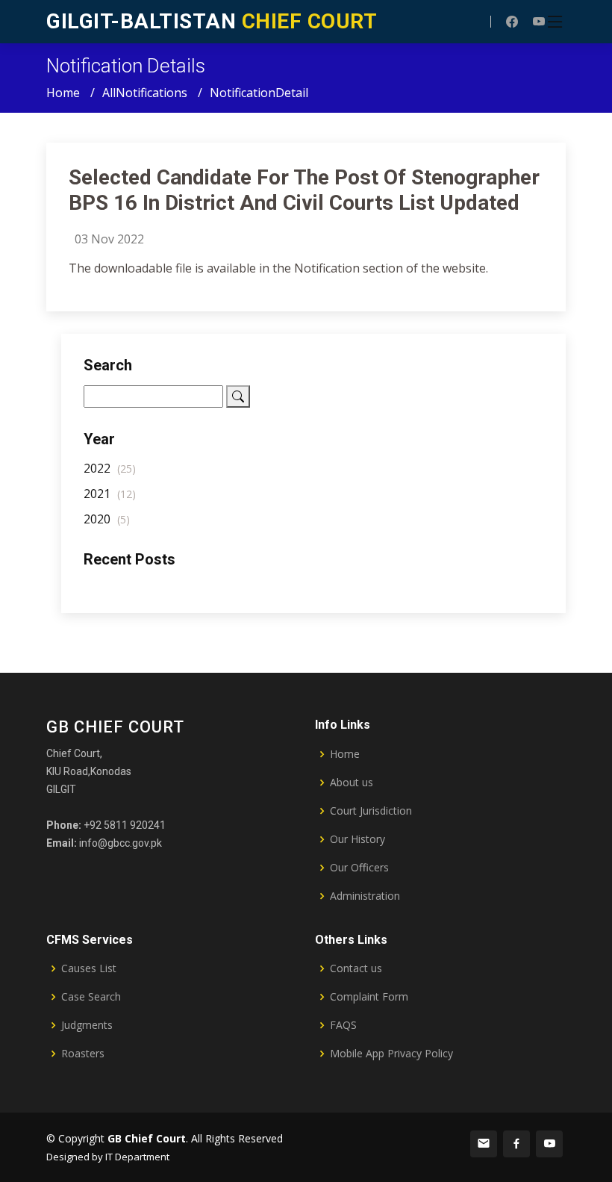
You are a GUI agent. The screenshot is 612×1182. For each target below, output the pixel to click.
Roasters (82, 1053)
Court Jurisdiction (371, 811)
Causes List (88, 968)
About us (351, 782)
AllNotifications (144, 92)
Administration (365, 896)
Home (63, 92)
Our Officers (359, 867)
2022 (110, 468)
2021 (110, 493)
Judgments (87, 1025)
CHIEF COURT (211, 21)
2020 (107, 519)
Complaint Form (369, 997)
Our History (357, 839)
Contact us (356, 968)
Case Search (91, 997)
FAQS (343, 1025)
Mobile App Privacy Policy (391, 1053)
